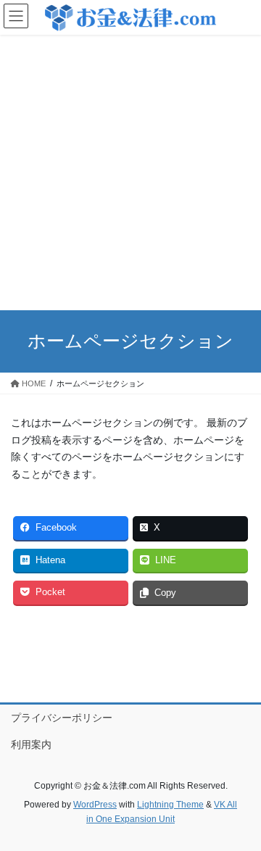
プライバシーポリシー (61, 717)
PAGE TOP (240, 813)
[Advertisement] (130, 172)
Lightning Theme (170, 805)
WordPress (95, 805)
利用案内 (31, 744)
